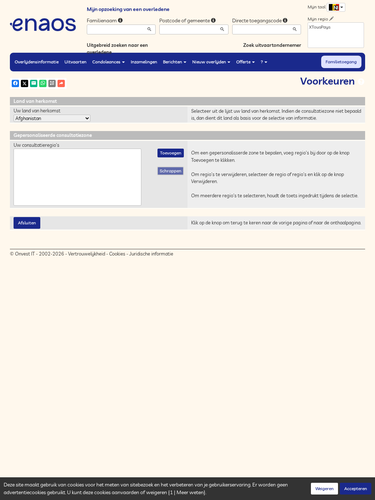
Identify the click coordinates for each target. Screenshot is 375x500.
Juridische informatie (151, 254)
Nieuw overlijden (209, 61)
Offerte (243, 61)
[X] (24, 83)
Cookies (117, 254)
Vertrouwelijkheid (86, 254)
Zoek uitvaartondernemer (272, 45)
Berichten (172, 61)
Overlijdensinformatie (37, 61)
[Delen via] (61, 83)
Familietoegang (341, 61)
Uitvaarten (75, 61)
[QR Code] (52, 83)
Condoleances (106, 61)
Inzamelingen (144, 61)
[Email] (33, 83)
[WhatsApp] (43, 83)
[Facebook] (15, 83)
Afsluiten (27, 222)
